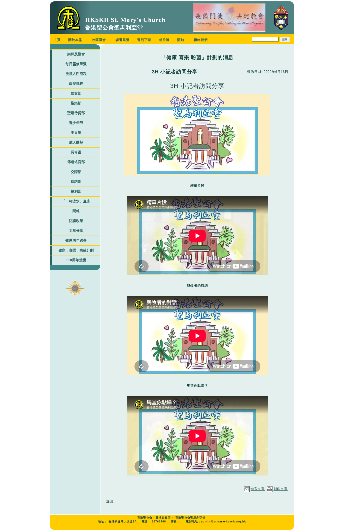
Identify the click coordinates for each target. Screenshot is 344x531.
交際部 (76, 172)
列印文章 (280, 489)
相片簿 (164, 40)
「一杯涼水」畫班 (76, 201)
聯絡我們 (201, 40)
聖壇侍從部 (76, 113)
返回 (109, 501)
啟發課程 (76, 83)
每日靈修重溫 (76, 64)
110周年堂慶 (76, 260)
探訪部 (76, 182)
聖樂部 (76, 103)
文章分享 (76, 231)
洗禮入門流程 (76, 74)
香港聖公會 (144, 517)
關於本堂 (75, 40)
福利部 (76, 191)
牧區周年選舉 (76, 240)
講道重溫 (123, 40)
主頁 (57, 40)
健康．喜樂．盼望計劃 (76, 250)
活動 (180, 40)
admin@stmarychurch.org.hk (223, 521)
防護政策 (76, 221)
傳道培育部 (76, 162)
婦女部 (76, 93)
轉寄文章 (258, 489)
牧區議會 (99, 40)
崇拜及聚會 (76, 54)
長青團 (76, 152)
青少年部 (76, 123)
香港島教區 (163, 517)
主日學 (76, 132)
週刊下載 (144, 40)
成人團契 (76, 142)
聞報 (76, 211)
